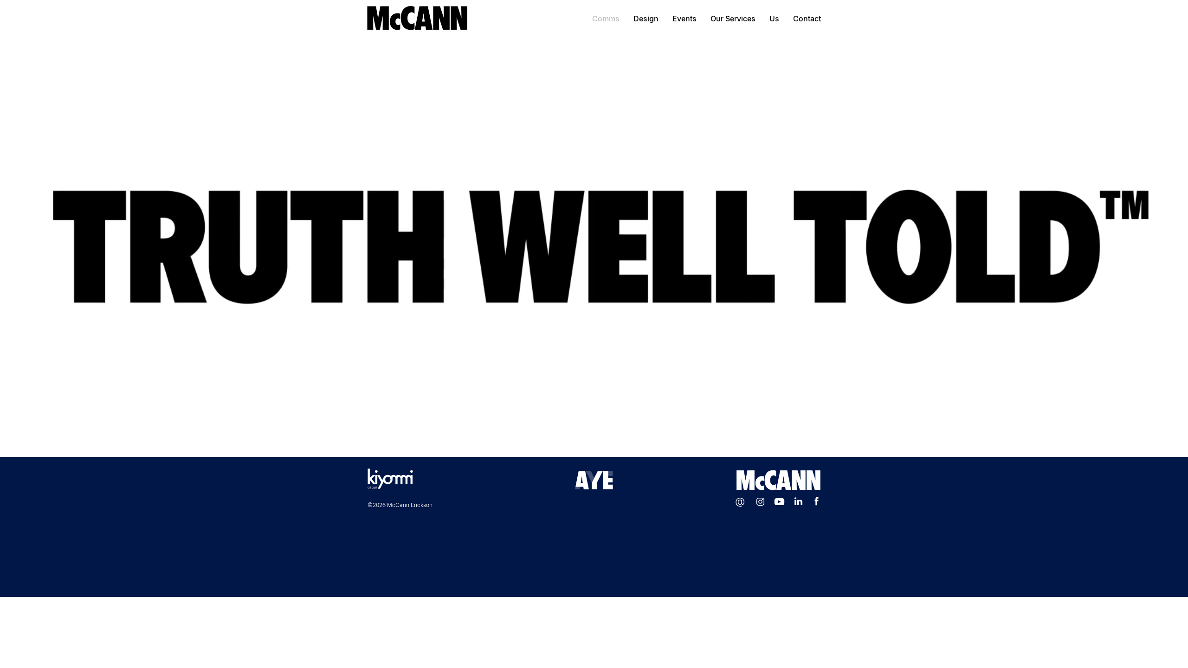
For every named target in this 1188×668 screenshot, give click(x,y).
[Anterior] (51, 246)
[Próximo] (1137, 246)
